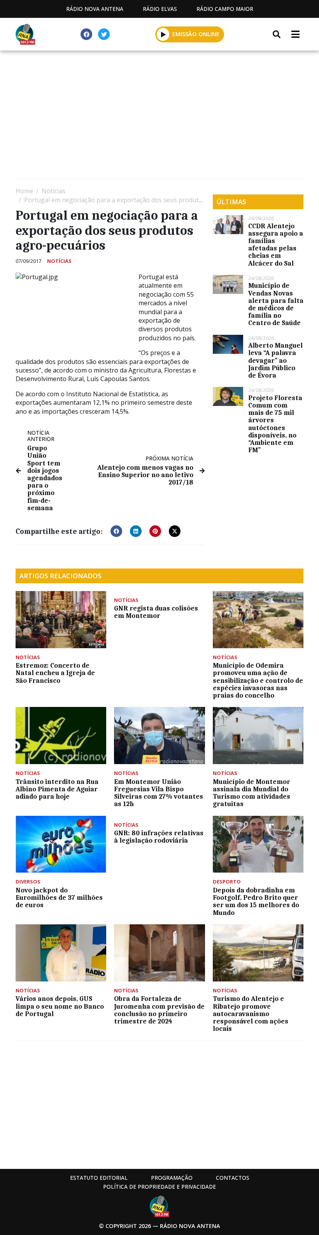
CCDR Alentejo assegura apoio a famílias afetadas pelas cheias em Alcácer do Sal (275, 244)
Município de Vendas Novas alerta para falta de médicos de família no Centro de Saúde (275, 304)
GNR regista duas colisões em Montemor (156, 611)
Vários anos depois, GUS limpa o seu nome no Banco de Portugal (60, 1006)
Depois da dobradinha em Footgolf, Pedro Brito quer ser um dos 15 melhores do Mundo (256, 901)
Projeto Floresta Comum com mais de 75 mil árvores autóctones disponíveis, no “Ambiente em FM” (275, 424)
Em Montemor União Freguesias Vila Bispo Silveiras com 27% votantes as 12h (158, 793)
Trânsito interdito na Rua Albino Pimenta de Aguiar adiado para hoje (57, 789)
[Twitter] (104, 34)
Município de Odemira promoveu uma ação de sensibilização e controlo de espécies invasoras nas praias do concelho (258, 680)
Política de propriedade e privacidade (159, 1186)
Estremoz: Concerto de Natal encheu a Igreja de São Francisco (55, 672)
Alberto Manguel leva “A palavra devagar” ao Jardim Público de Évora (275, 360)
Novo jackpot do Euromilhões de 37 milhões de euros (59, 897)
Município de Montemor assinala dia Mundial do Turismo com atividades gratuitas (251, 793)
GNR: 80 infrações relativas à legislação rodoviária (158, 836)
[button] (163, 34)
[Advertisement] (159, 116)
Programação (172, 1177)
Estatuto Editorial (99, 1177)
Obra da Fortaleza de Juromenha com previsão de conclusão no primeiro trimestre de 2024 (159, 1010)
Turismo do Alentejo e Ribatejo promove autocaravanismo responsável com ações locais (250, 1013)
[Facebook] (86, 34)
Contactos (232, 1177)
